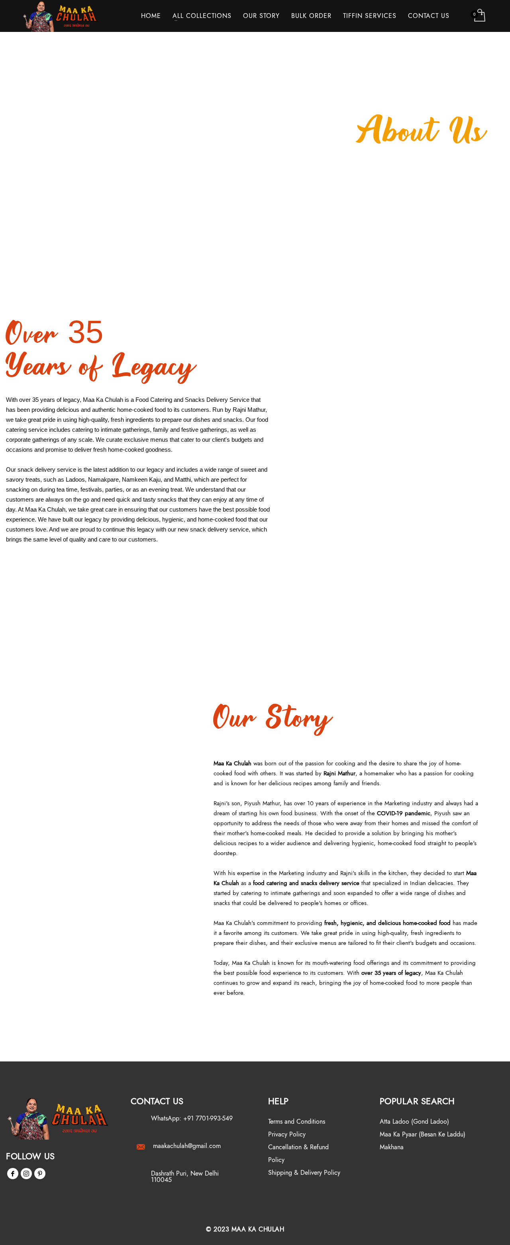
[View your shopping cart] (479, 16)
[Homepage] (58, 1118)
